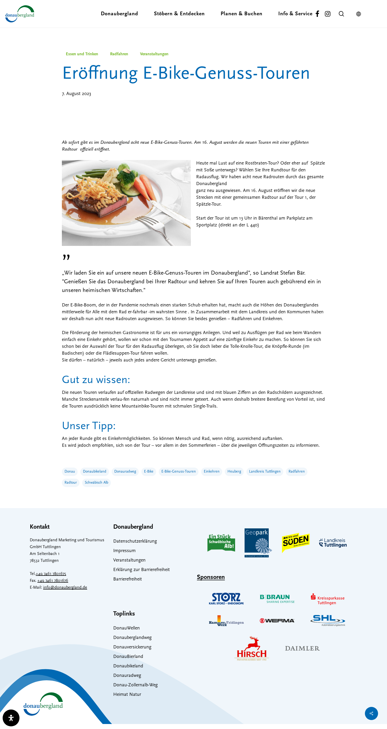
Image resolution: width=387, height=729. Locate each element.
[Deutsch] (360, 14)
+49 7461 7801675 (51, 574)
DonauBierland (128, 656)
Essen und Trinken (82, 54)
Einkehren (212, 472)
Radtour (70, 483)
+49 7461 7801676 (52, 581)
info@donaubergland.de (65, 588)
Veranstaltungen (154, 54)
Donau (69, 472)
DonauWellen (126, 628)
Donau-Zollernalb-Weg (135, 685)
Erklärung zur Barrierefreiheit (141, 570)
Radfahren (119, 54)
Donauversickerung (132, 647)
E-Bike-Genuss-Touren (178, 472)
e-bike (148, 472)
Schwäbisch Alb (96, 483)
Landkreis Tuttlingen (265, 472)
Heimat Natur (127, 694)
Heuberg (234, 472)
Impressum (124, 551)
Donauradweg (125, 472)
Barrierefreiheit (127, 579)
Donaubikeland (94, 472)
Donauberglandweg (132, 638)
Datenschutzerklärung (135, 541)
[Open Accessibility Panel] (11, 718)
